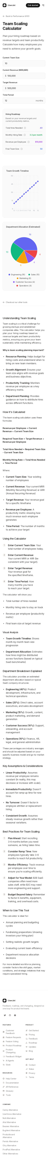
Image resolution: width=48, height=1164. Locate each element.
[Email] (15, 1015)
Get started (33, 5)
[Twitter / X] (5, 1015)
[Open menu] (43, 5)
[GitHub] (10, 1015)
